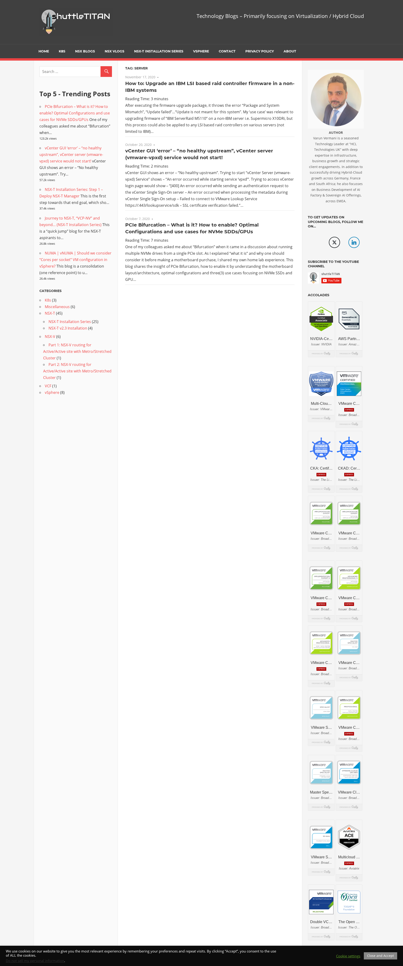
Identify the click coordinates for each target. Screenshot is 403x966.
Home (43, 51)
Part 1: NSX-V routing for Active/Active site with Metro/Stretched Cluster (77, 351)
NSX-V (50, 336)
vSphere (201, 51)
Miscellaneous (57, 306)
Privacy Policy (259, 51)
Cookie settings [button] (348, 956)
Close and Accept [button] (380, 955)
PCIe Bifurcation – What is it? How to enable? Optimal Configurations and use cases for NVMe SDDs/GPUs (74, 113)
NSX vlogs (114, 51)
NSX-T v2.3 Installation (68, 328)
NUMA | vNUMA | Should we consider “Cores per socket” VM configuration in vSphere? (75, 260)
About (290, 51)
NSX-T (50, 313)
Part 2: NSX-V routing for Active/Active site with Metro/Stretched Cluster (77, 371)
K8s (62, 51)
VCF (48, 385)
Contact (227, 51)
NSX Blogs (85, 51)
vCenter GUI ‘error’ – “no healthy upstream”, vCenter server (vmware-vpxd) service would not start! (71, 154)
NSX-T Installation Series (158, 51)
